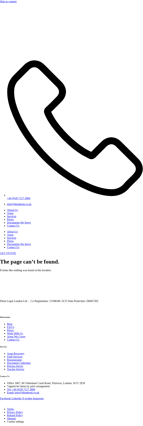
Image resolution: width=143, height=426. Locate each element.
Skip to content (8, 1)
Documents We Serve (19, 222)
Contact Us (13, 225)
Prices (10, 219)
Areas (10, 213)
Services (11, 216)
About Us (12, 210)
